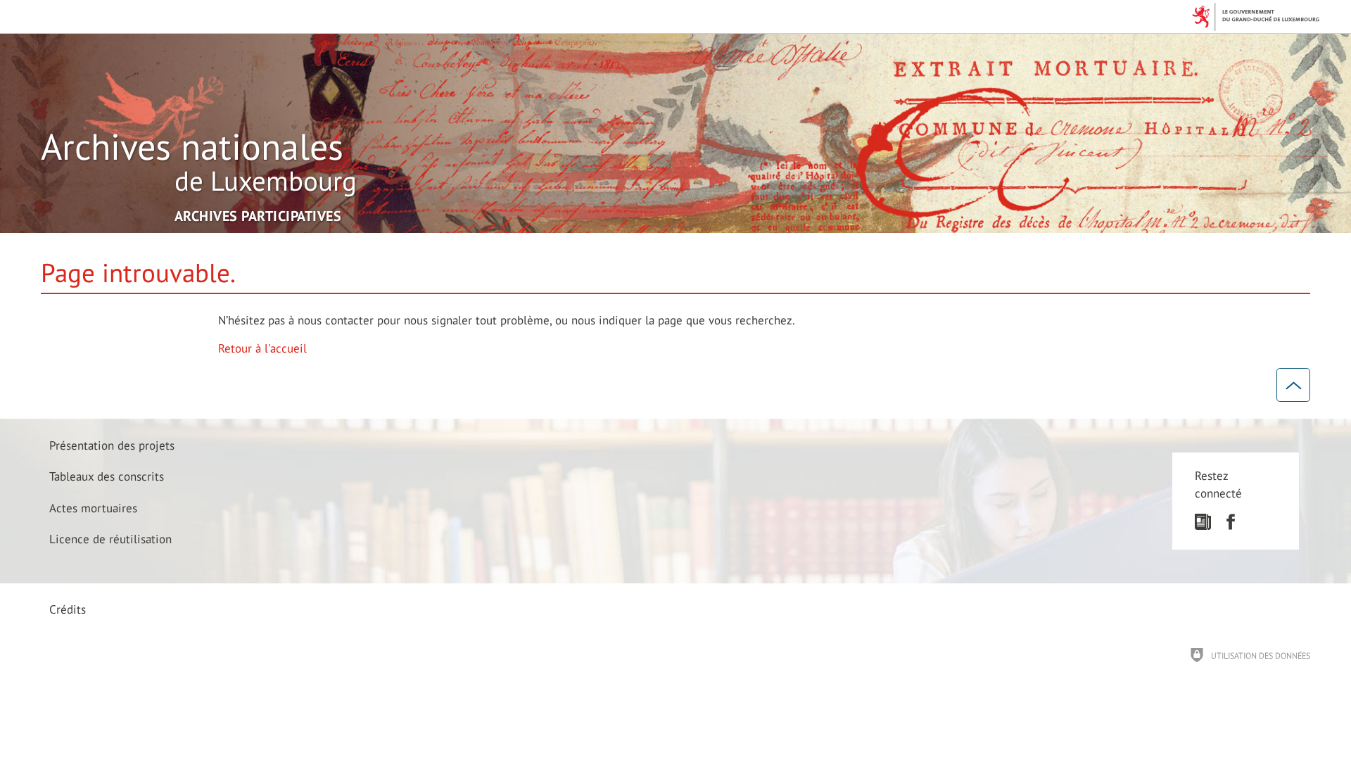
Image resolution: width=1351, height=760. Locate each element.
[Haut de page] (1293, 385)
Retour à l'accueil (262, 348)
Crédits (67, 609)
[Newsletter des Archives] (1203, 525)
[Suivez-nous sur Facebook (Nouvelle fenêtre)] (1230, 525)
